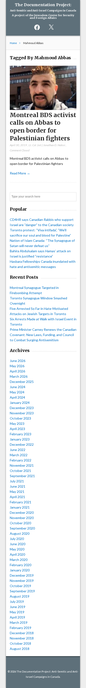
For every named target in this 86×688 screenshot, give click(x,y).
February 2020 (20, 565)
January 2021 (20, 507)
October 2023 (20, 418)
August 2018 (19, 649)
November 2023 (22, 413)
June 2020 (17, 544)
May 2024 (17, 392)
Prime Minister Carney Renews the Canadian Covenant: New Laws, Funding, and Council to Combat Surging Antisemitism (43, 334)
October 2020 (20, 523)
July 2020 (17, 539)
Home (13, 43)
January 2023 (20, 439)
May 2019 (17, 612)
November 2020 (22, 518)
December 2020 (22, 512)
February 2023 (20, 434)
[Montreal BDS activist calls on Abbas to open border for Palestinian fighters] (43, 109)
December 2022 (22, 444)
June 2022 (17, 450)
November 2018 (22, 638)
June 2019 (17, 607)
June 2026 (17, 361)
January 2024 (20, 403)
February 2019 (20, 628)
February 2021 (20, 502)
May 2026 (17, 366)
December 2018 (22, 633)
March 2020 (18, 560)
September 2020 (22, 528)
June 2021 (17, 486)
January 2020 (20, 570)
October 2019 (20, 586)
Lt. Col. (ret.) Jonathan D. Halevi (47, 145)
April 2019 (17, 617)
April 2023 (17, 429)
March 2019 (18, 622)
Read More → (20, 173)
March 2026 (18, 376)
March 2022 (18, 455)
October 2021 (20, 471)
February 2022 (20, 460)
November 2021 (22, 465)
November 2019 (22, 581)
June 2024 (17, 387)
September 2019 (22, 591)
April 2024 (17, 397)
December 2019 (22, 575)
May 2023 (17, 423)
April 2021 (17, 497)
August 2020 (19, 533)
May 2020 (17, 549)
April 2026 (17, 371)
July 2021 (17, 481)
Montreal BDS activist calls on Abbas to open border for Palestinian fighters (43, 126)
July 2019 (17, 601)
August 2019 (19, 596)
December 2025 (22, 382)
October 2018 (20, 643)
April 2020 (17, 554)
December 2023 (22, 408)
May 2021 (17, 492)
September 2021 (22, 476)
